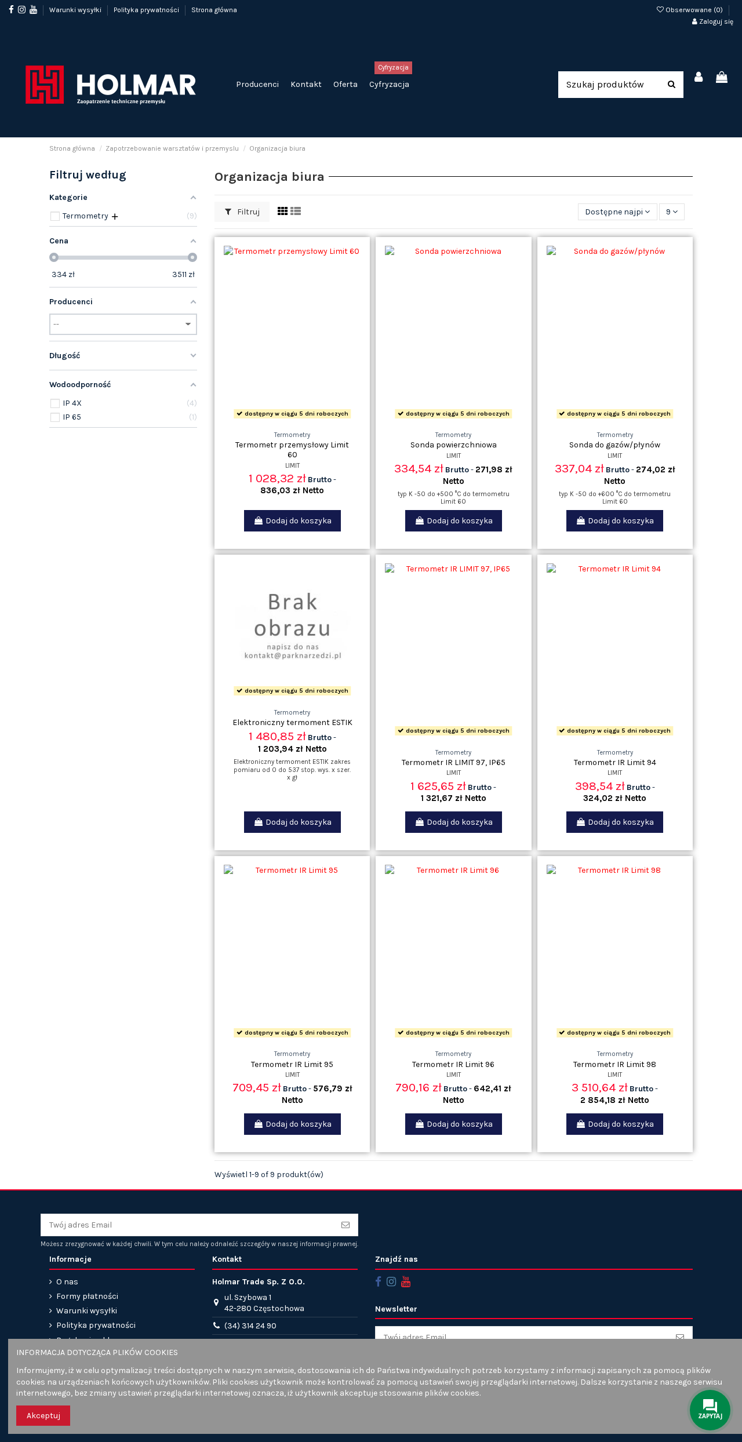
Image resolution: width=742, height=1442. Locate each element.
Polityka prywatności (147, 10)
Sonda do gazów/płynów (614, 445)
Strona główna (214, 10)
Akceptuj (43, 1416)
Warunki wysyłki (76, 10)
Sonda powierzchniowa (453, 445)
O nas (67, 1282)
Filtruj (247, 212)
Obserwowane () (694, 10)
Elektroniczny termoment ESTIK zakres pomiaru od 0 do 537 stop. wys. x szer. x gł (292, 769)
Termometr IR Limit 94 (615, 762)
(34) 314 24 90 (250, 1326)
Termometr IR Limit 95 (292, 1064)
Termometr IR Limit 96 (453, 1064)
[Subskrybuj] (345, 1225)
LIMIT (292, 465)
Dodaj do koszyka (298, 521)
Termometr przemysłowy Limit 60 (292, 450)
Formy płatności (87, 1296)
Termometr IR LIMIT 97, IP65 (453, 762)
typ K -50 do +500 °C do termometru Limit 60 (454, 497)
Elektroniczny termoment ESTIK (292, 722)
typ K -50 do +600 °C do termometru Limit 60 (615, 497)
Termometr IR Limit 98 (614, 1064)
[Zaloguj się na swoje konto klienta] (699, 78)
